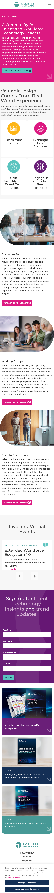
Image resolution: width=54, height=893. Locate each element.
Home (24, 5)
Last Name (8, 641)
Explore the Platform (16, 71)
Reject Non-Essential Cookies (27, 889)
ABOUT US (27, 861)
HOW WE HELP (27, 853)
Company (7, 663)
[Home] (27, 845)
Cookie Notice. (14, 878)
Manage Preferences (27, 883)
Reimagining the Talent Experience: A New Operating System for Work (27, 760)
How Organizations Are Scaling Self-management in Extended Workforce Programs (27, 810)
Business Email (10, 652)
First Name (8, 630)
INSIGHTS (26, 857)
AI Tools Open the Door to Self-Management (27, 711)
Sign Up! (8, 677)
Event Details (10, 569)
